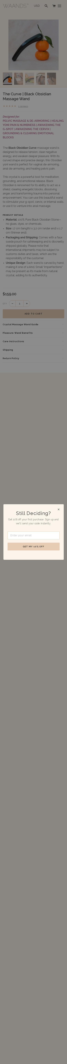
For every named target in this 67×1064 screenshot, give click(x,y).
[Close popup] (58, 509)
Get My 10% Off (33, 546)
